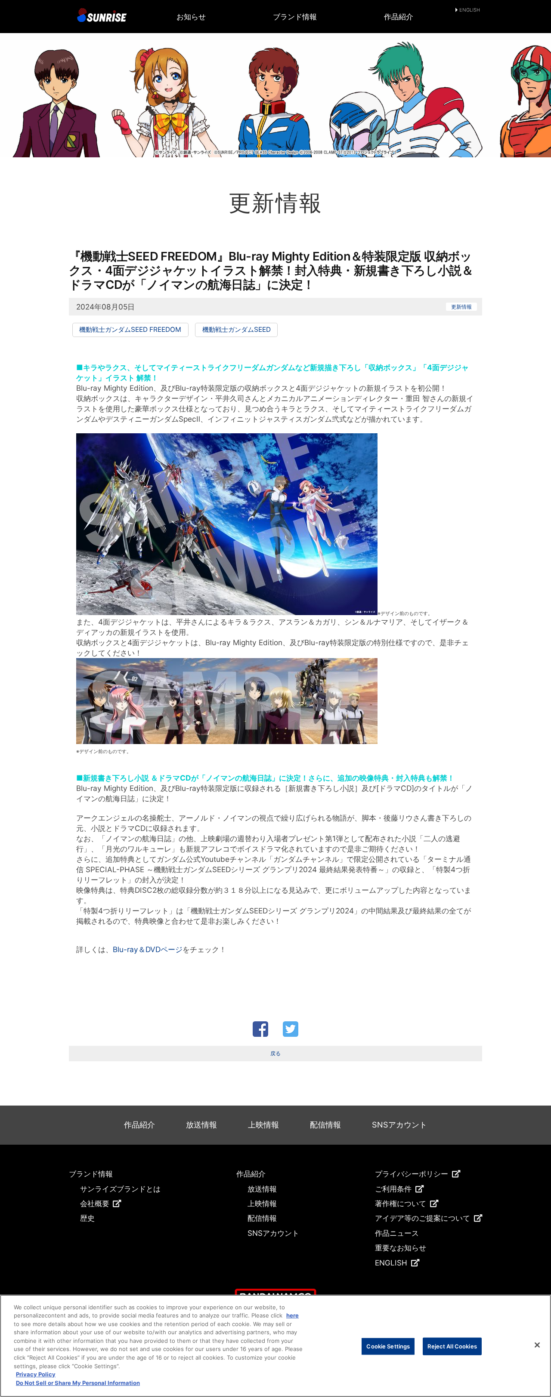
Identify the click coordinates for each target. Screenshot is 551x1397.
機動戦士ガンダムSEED (236, 329)
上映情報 (263, 1124)
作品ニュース (397, 1233)
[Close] (537, 1345)
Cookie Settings (388, 1346)
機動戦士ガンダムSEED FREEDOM (130, 329)
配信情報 (325, 1124)
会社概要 (94, 1203)
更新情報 (461, 306)
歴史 (87, 1217)
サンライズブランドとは (120, 1188)
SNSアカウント (399, 1124)
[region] (275, 1346)
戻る (275, 1053)
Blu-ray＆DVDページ (148, 949)
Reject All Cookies (452, 1346)
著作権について (400, 1203)
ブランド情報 (295, 16)
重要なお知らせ (400, 1247)
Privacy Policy (36, 1374)
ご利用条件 (393, 1188)
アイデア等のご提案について (422, 1217)
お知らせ (191, 16)
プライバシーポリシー (411, 1173)
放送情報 (201, 1124)
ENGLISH (469, 10)
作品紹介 (398, 16)
